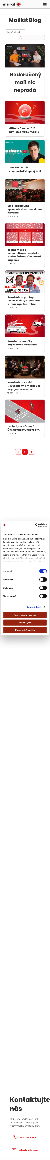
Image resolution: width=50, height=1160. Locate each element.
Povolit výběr (25, 622)
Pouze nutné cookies (25, 630)
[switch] (43, 579)
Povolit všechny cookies (25, 615)
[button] (45, 4)
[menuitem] (15, 32)
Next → (32, 452)
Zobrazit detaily (34, 607)
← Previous (18, 452)
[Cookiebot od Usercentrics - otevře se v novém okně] (35, 525)
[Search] (20, 37)
